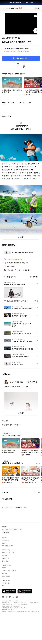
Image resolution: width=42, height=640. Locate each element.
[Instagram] (6, 597)
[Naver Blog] (13, 597)
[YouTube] (3, 597)
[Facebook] (10, 597)
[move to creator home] (19, 38)
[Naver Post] (17, 597)
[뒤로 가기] (3, 8)
